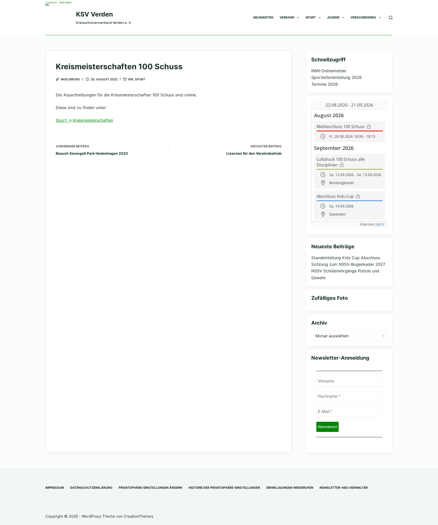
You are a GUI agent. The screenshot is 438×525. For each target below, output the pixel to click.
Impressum (54, 487)
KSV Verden (94, 14)
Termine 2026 (324, 84)
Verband (287, 17)
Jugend (333, 17)
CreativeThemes (138, 516)
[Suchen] (391, 18)
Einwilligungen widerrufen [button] (289, 487)
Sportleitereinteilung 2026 (336, 77)
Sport (310, 17)
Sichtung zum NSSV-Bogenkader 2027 (348, 264)
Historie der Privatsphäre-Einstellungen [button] (224, 487)
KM (130, 79)
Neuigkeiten (263, 17)
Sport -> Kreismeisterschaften (84, 120)
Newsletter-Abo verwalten (344, 487)
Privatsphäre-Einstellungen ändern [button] (150, 487)
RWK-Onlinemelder (328, 70)
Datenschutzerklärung (91, 487)
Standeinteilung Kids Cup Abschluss (345, 257)
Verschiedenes (363, 17)
